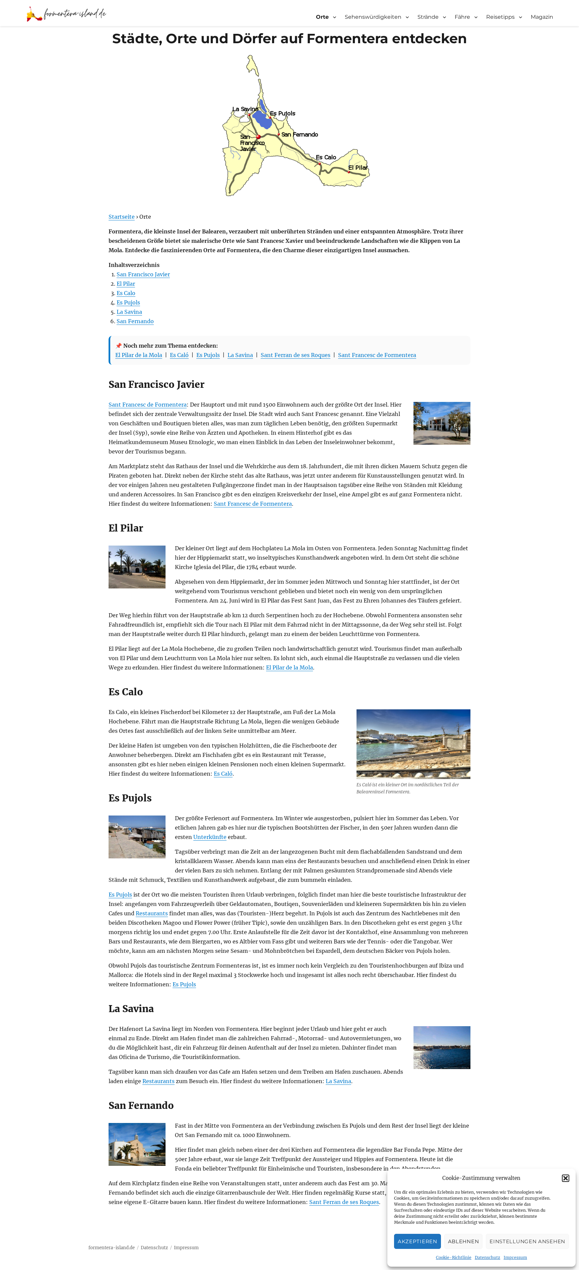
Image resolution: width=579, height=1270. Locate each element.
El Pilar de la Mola (138, 355)
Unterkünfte (210, 837)
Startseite (122, 216)
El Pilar (126, 283)
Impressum (515, 1257)
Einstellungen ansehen (527, 1241)
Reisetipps (500, 17)
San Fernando (135, 321)
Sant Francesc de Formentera (377, 355)
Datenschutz (487, 1257)
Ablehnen (463, 1241)
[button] (565, 1178)
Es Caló (179, 355)
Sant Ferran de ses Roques (295, 355)
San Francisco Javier (143, 274)
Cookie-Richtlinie (453, 1257)
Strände (428, 17)
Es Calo (126, 293)
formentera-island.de (111, 1248)
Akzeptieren (417, 1241)
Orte (322, 17)
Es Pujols (128, 302)
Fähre (462, 17)
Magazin (542, 17)
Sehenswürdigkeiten (373, 17)
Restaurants (152, 913)
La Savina (129, 311)
